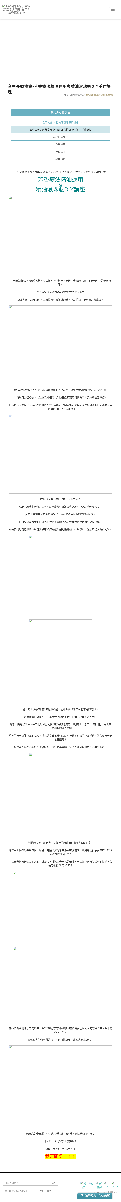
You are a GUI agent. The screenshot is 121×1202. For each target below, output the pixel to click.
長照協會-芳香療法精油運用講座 (60, 122)
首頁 (66, 95)
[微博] (82, 1185)
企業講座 (60, 144)
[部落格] (98, 1185)
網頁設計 (114, 1192)
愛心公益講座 (60, 137)
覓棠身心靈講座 (77, 95)
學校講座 (60, 151)
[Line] (106, 1185)
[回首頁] (16, 9)
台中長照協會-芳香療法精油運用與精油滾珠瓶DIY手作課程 (60, 129)
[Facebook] (114, 1185)
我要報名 (60, 159)
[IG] (90, 1185)
